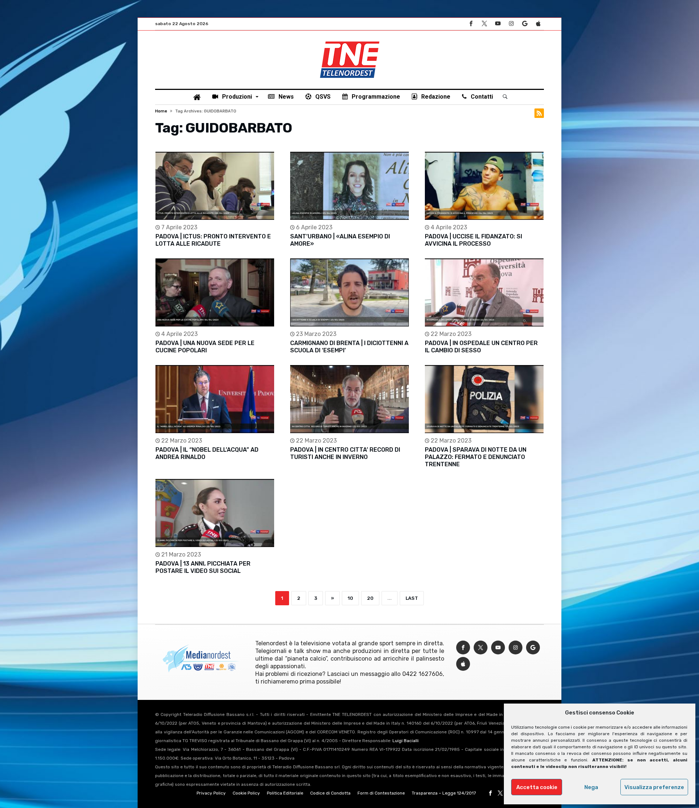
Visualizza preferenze (654, 787)
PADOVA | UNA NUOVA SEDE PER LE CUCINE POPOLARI (204, 347)
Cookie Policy (246, 793)
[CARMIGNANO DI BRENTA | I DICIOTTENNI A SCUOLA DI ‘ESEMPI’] (349, 292)
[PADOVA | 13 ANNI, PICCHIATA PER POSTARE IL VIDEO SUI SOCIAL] (214, 513)
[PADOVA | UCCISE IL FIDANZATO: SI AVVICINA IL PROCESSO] (484, 186)
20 (370, 598)
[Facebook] (471, 24)
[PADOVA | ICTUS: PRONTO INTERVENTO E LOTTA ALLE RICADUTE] (214, 186)
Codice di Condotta (330, 793)
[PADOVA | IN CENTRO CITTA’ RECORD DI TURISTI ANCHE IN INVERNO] (349, 399)
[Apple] (538, 24)
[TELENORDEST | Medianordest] (349, 41)
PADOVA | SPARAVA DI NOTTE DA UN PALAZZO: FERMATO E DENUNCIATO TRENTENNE (475, 457)
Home (161, 111)
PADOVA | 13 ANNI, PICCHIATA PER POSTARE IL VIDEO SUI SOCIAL (202, 567)
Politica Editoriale (285, 793)
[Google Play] (524, 24)
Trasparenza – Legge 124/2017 (444, 793)
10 (350, 598)
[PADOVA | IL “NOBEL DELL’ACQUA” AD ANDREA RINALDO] (214, 399)
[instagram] (511, 24)
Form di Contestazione (381, 793)
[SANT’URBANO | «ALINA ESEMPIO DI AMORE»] (349, 186)
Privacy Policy (211, 793)
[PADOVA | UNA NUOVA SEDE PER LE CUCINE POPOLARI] (214, 292)
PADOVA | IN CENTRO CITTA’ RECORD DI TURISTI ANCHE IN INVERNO (345, 453)
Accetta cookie (536, 787)
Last (412, 598)
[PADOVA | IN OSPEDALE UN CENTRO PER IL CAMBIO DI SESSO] (484, 292)
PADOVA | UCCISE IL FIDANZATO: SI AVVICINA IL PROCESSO (473, 240)
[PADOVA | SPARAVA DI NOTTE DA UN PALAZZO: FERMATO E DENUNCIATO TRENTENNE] (484, 399)
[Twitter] (484, 24)
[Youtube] (497, 24)
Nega (591, 787)
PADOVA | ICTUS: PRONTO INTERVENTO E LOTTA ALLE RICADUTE (213, 240)
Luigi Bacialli (405, 740)
